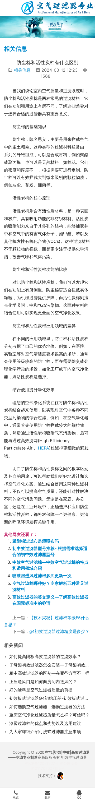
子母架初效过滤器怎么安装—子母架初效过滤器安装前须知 (50, 665)
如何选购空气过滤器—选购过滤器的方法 (47, 706)
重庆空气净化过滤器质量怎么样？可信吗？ (49, 714)
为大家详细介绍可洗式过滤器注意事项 (45, 731)
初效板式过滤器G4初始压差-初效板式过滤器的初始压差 (50, 698)
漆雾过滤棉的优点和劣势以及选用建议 (45, 723)
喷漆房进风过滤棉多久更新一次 (42, 575)
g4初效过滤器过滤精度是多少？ (59, 631)
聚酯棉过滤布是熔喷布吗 (35, 541)
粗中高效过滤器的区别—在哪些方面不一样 (49, 673)
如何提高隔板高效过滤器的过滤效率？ (45, 656)
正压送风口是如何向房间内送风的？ (43, 681)
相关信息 (22, 70)
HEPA (43, 448)
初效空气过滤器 (74, 757)
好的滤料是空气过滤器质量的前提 (41, 689)
